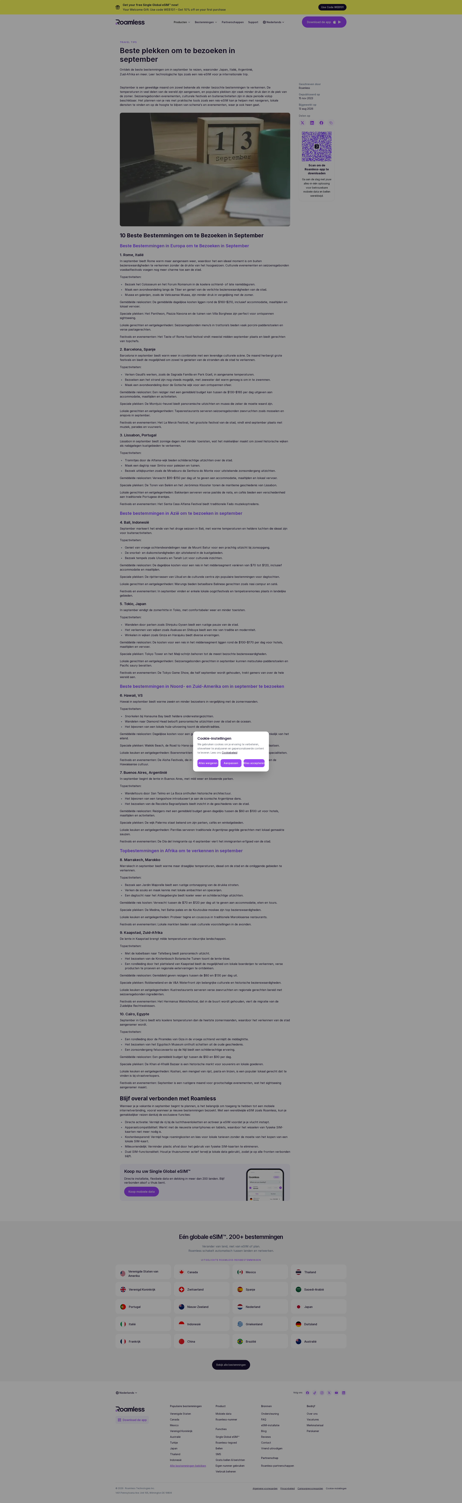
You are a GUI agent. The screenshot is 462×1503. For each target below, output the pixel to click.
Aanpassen (231, 763)
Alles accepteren (254, 763)
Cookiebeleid (229, 752)
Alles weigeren (208, 763)
